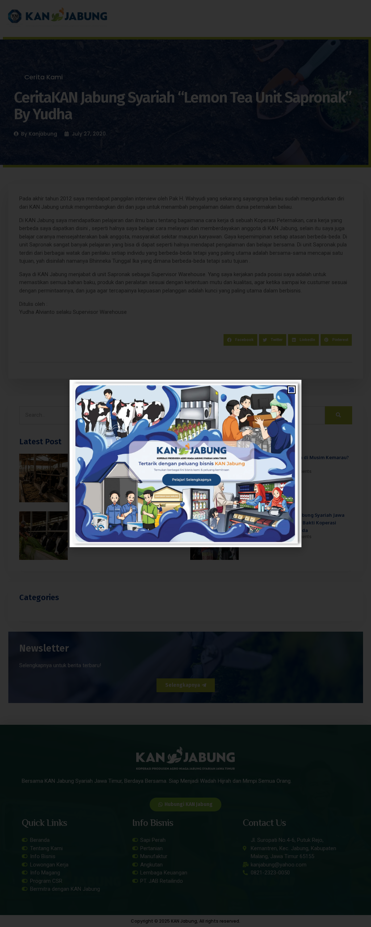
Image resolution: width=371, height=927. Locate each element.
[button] (291, 389)
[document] (185, 463)
